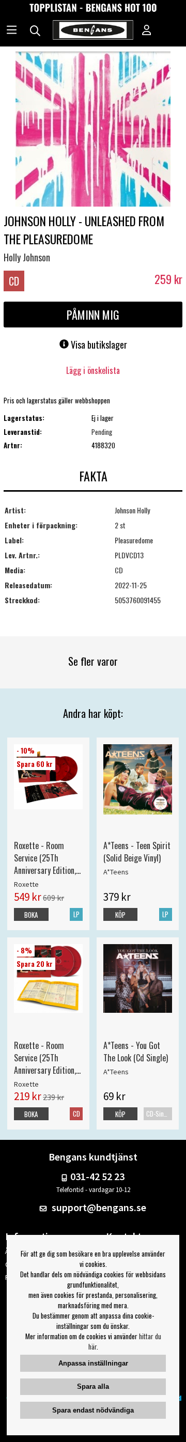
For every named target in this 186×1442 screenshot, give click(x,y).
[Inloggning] (146, 31)
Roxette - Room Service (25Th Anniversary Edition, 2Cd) (45, 1057)
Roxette (26, 884)
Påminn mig (93, 314)
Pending (101, 432)
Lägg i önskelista (93, 370)
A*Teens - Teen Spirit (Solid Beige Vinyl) (137, 851)
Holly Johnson (27, 257)
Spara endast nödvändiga (93, 1410)
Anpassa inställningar (93, 1363)
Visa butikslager (98, 344)
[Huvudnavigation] (12, 31)
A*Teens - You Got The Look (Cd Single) (135, 1051)
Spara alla (93, 1386)
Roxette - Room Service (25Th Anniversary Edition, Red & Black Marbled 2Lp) (47, 857)
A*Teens (116, 871)
